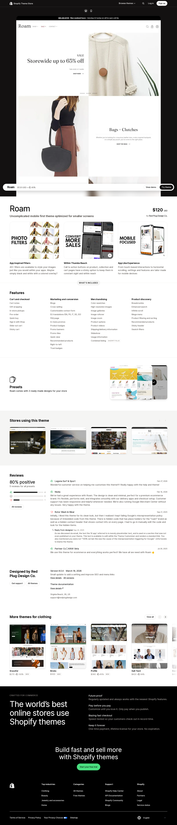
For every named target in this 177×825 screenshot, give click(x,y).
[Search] (143, 3)
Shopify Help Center (114, 791)
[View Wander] (123, 382)
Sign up (162, 3)
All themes (33, 583)
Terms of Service (17, 817)
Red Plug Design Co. (158, 216)
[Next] (165, 420)
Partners (141, 795)
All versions (68, 578)
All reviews (17, 507)
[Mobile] (91, 11)
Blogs (107, 805)
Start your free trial (88, 767)
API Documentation (114, 795)
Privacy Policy (34, 817)
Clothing (45, 791)
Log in (151, 3)
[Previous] (160, 420)
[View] (28, 441)
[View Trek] (138, 382)
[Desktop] (86, 11)
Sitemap (74, 817)
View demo (151, 187)
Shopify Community (114, 800)
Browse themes (126, 3)
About (140, 791)
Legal (139, 800)
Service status (143, 805)
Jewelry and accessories (52, 800)
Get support (17, 583)
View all (150, 617)
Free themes (79, 795)
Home (44, 805)
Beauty (44, 795)
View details (56, 578)
